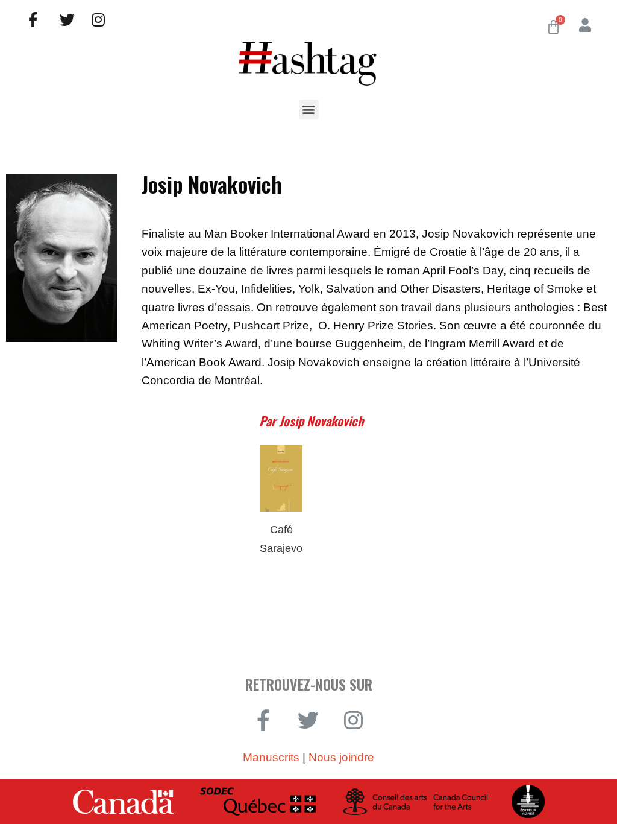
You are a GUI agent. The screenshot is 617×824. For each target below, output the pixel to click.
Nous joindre (341, 757)
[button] (309, 109)
